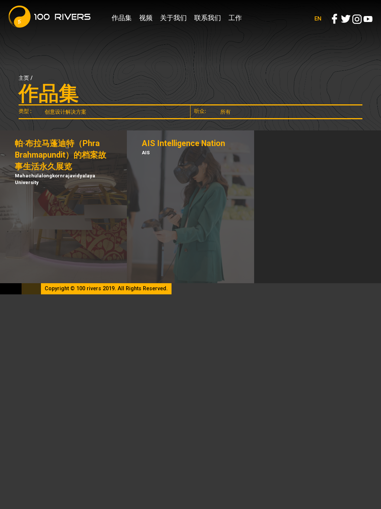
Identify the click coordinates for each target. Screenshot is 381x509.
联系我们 (207, 18)
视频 (146, 18)
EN (317, 18)
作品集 (122, 18)
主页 (24, 78)
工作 (235, 18)
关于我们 (173, 18)
